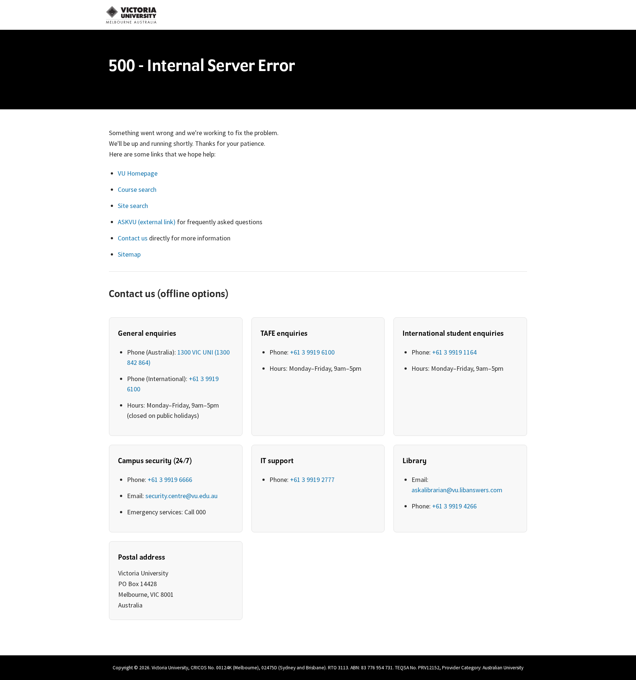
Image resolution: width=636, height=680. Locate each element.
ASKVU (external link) (147, 222)
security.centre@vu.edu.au (181, 495)
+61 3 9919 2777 (312, 479)
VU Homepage (138, 173)
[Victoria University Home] (131, 15)
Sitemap (129, 254)
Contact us (133, 238)
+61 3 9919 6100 (312, 352)
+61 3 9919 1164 (454, 352)
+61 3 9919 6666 (170, 479)
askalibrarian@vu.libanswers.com (456, 490)
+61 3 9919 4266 (454, 506)
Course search (137, 189)
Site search (133, 205)
